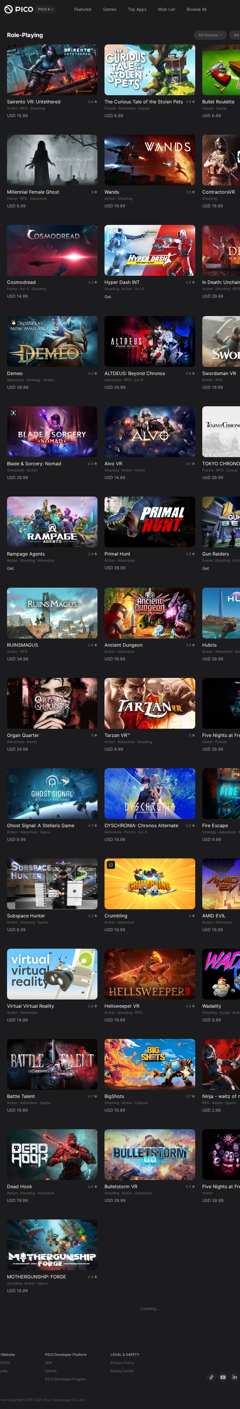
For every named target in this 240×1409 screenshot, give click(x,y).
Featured (82, 9)
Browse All (196, 9)
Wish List (166, 9)
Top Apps (137, 9)
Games (109, 9)
